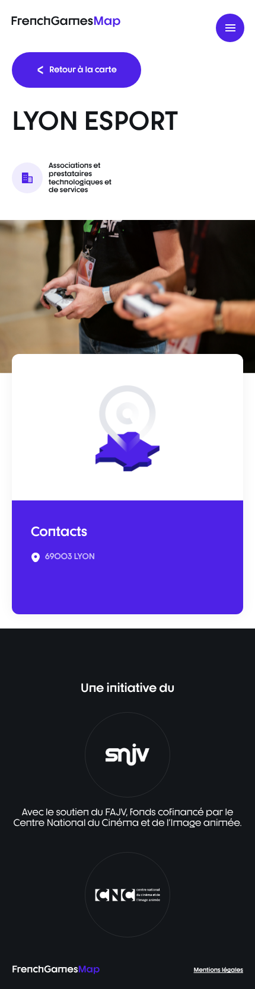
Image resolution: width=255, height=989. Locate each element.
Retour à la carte (83, 70)
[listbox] (127, 296)
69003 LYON (70, 557)
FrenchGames (65, 20)
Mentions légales (218, 970)
